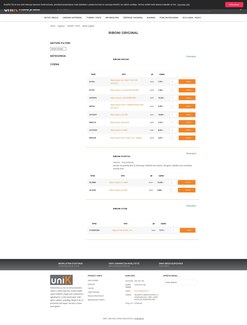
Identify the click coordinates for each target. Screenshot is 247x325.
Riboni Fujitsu (121, 156)
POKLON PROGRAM (169, 17)
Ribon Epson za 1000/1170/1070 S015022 (124, 81)
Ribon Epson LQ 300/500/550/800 (125, 90)
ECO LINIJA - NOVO (192, 17)
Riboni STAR (120, 208)
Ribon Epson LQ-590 (119, 114)
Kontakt (91, 284)
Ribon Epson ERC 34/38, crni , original (126, 138)
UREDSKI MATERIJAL (72, 17)
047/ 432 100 (139, 281)
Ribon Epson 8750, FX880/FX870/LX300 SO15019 (127, 106)
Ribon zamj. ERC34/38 (120, 122)
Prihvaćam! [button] (234, 5)
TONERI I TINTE (93, 17)
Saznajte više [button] (183, 4)
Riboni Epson (121, 59)
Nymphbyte (139, 319)
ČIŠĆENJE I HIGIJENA (133, 17)
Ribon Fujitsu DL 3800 (118, 182)
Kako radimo (93, 280)
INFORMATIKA (112, 17)
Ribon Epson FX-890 (119, 130)
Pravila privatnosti (96, 296)
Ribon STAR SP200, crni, (122, 230)
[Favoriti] (102, 80)
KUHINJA (151, 17)
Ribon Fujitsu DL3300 (118, 190)
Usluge (91, 288)
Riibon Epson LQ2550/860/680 (123, 98)
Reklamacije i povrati (96, 300)
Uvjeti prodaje (93, 292)
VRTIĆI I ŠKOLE (51, 17)
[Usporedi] (106, 80)
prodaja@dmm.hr (141, 291)
